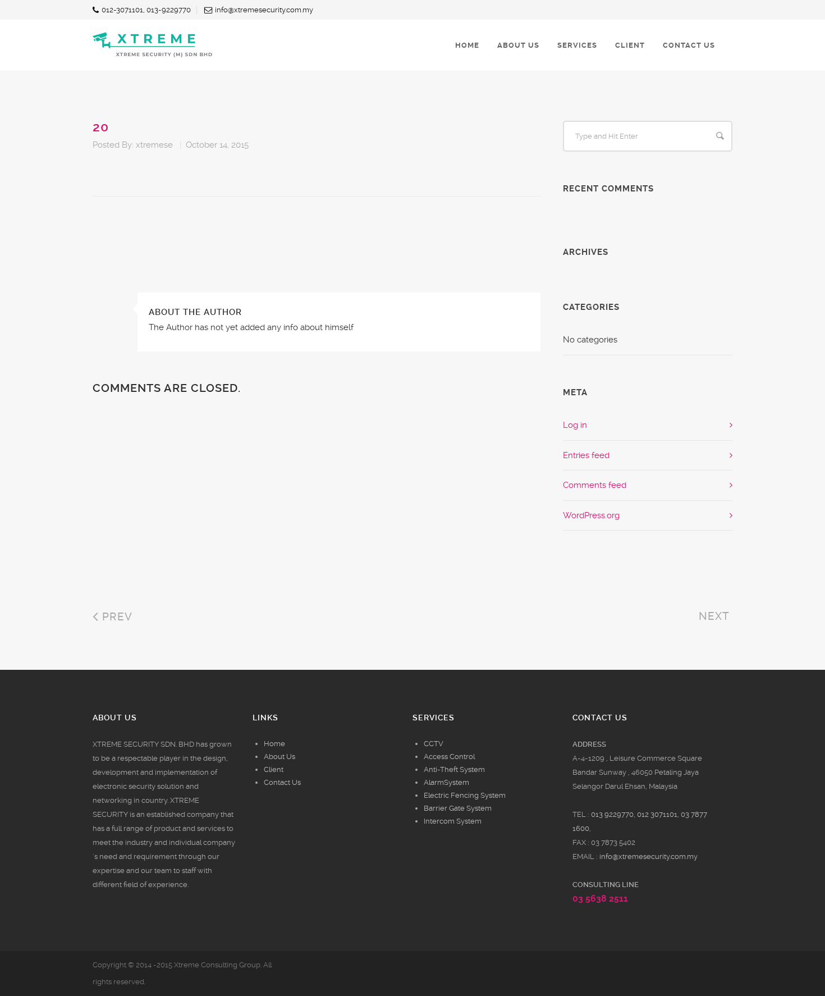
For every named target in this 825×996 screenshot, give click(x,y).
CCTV (433, 743)
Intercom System (453, 821)
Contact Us (282, 782)
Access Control (449, 756)
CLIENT (630, 45)
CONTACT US (689, 45)
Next (715, 616)
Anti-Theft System (454, 769)
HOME (467, 45)
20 (101, 127)
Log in (575, 425)
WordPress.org (591, 515)
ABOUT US (518, 45)
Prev (115, 616)
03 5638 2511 (600, 898)
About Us (279, 756)
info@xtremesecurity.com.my (648, 856)
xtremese (154, 145)
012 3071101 (657, 814)
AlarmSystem (446, 782)
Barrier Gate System (458, 808)
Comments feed (594, 485)
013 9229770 (612, 814)
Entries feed (586, 455)
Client (273, 769)
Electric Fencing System (465, 795)
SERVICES (577, 45)
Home (274, 743)
